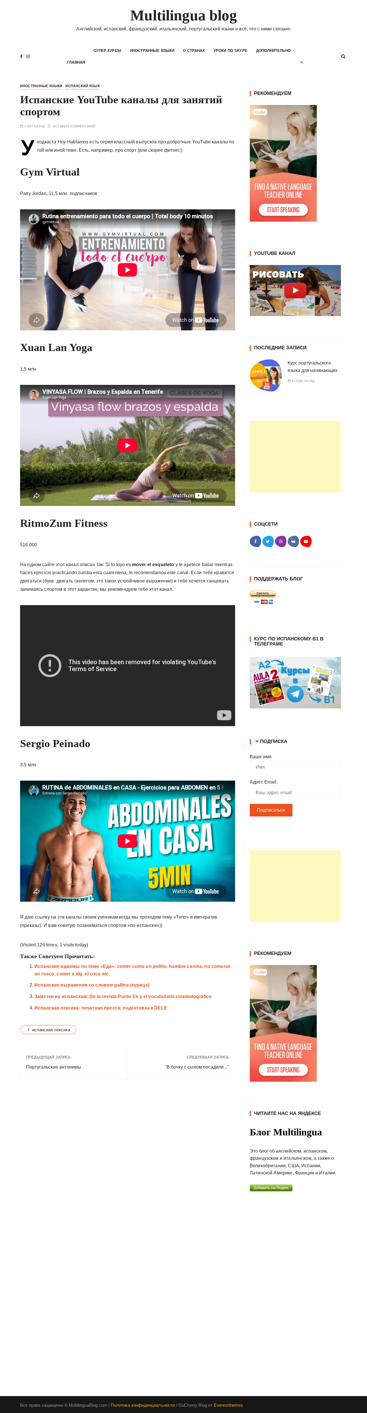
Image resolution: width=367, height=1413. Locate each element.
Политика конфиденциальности (143, 1405)
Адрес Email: (264, 781)
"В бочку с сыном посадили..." (197, 1067)
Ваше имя (261, 756)
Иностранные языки (152, 50)
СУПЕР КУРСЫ (107, 50)
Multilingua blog (183, 15)
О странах (194, 50)
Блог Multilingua (286, 1132)
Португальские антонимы (53, 1067)
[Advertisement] (295, 456)
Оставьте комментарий (74, 126)
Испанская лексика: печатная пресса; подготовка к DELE (100, 1007)
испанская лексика (51, 1029)
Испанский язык (82, 86)
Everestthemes (228, 1405)
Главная (76, 62)
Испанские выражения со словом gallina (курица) (91, 985)
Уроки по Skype (230, 50)
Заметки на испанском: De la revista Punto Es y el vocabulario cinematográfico (123, 996)
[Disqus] (127, 1163)
